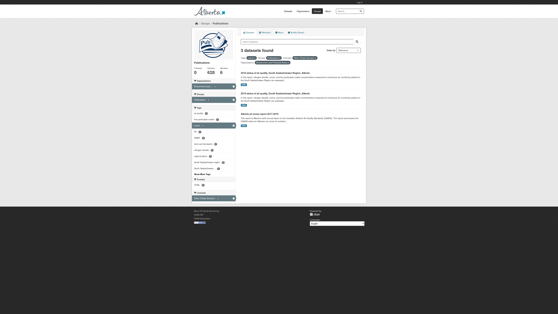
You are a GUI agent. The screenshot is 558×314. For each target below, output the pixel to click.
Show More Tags (202, 174)
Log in (360, 2)
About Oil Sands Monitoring (206, 210)
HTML (244, 85)
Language (315, 219)
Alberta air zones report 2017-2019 (259, 114)
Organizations (303, 11)
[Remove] (254, 58)
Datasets (288, 11)
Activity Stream (297, 32)
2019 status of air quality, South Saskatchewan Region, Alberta (275, 93)
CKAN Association (202, 218)
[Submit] (361, 11)
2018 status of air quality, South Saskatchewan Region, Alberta (275, 73)
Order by (331, 50)
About (328, 11)
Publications (220, 23)
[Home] (196, 23)
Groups (317, 11)
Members (266, 32)
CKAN (315, 214)
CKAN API (198, 214)
